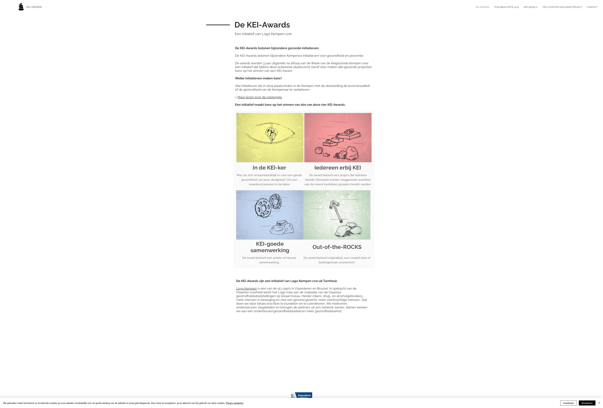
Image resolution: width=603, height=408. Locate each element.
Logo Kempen (246, 288)
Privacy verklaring (234, 403)
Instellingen (568, 403)
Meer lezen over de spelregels (259, 97)
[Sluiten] (599, 402)
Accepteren (587, 403)
